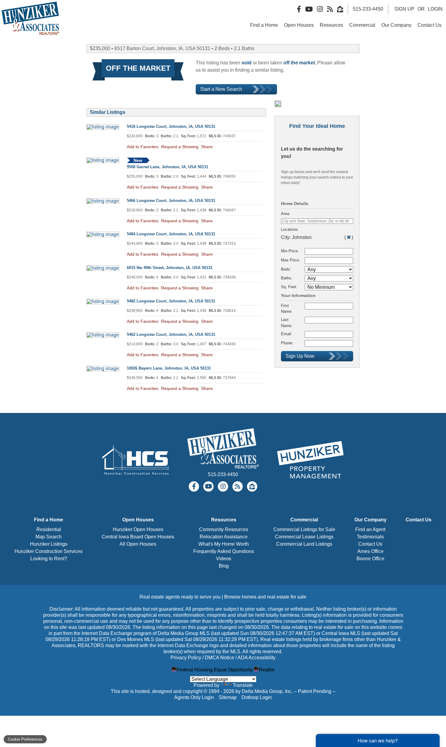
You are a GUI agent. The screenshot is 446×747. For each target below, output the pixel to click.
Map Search (48, 536)
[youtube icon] (208, 486)
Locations (289, 229)
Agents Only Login (194, 697)
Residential (48, 529)
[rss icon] (237, 486)
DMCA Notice (219, 657)
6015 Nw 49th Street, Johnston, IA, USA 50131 (169, 267)
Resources (331, 25)
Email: (286, 334)
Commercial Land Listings (304, 544)
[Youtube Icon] (309, 9)
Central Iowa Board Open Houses (138, 536)
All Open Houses (138, 544)
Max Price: (290, 260)
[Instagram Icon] (320, 9)
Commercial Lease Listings (304, 536)
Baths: (286, 278)
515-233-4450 (223, 474)
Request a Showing (179, 147)
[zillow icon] (252, 486)
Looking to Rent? (48, 558)
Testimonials (370, 536)
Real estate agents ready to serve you (180, 596)
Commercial (362, 25)
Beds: (286, 269)
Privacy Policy (186, 657)
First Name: (286, 308)
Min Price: (290, 251)
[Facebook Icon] (299, 9)
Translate (243, 685)
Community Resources (223, 529)
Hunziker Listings (48, 544)
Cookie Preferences (25, 739)
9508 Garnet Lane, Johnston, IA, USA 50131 (167, 167)
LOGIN (435, 9)
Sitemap (228, 697)
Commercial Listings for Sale (304, 529)
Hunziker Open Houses (138, 529)
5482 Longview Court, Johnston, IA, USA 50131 (171, 301)
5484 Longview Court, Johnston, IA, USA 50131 (171, 234)
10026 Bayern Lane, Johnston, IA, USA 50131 (169, 368)
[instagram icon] (223, 486)
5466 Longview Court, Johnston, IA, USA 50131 (171, 200)
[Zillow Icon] (340, 9)
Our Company (396, 25)
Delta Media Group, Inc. (267, 691)
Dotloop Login (257, 697)
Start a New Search (221, 89)
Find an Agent (370, 529)
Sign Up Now (300, 356)
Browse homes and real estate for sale (265, 596)
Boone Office (370, 558)
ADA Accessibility (256, 657)
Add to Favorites (142, 147)
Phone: (287, 343)
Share (207, 147)
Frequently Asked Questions (223, 551)
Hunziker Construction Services (49, 551)
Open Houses (299, 25)
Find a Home (264, 25)
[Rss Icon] (330, 9)
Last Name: (286, 322)
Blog (224, 565)
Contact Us (429, 25)
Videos (223, 558)
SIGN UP (404, 9)
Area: (285, 213)
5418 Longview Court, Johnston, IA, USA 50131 (171, 126)
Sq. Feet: (289, 287)
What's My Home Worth (223, 544)
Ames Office (370, 551)
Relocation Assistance (224, 536)
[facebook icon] (194, 486)
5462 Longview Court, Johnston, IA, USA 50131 (171, 334)
